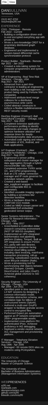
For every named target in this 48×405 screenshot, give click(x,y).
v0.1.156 (3, 404)
